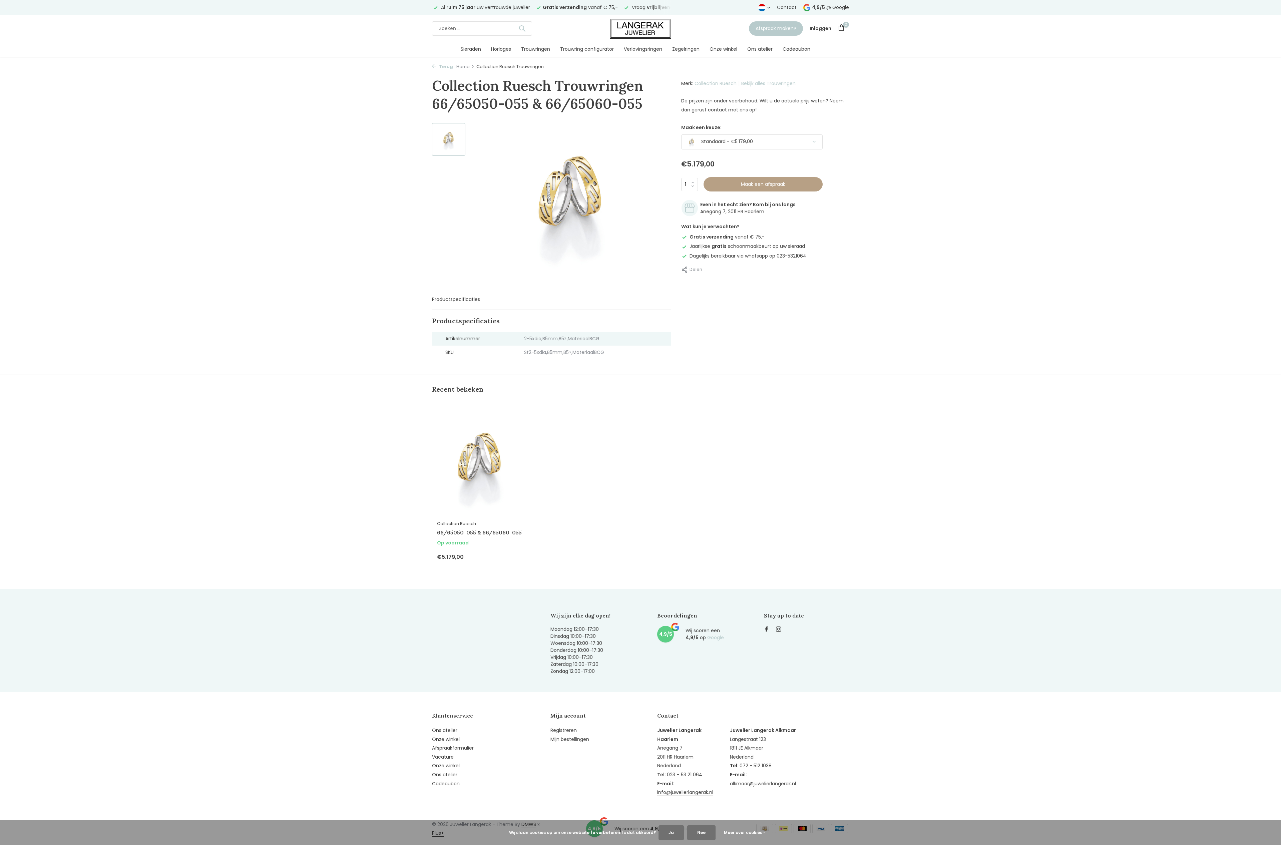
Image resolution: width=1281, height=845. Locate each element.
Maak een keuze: (701, 127)
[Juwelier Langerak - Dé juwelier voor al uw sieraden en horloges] (640, 28)
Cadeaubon (796, 49)
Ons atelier (760, 49)
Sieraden (471, 49)
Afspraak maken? (776, 28)
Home (463, 66)
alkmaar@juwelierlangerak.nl (763, 783)
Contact (787, 7)
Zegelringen (686, 49)
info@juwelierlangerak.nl (685, 792)
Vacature (443, 757)
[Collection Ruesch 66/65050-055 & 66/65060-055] (480, 463)
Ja (671, 832)
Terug (445, 66)
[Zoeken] (522, 28)
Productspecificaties (456, 299)
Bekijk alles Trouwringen (768, 83)
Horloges (501, 49)
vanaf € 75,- (727, 237)
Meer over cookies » (744, 832)
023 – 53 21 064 (684, 774)
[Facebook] (766, 630)
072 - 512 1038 (756, 765)
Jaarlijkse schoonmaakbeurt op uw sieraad (747, 246)
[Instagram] (778, 630)
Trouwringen (535, 49)
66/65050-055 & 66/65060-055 (479, 532)
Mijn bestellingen (569, 739)
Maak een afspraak (763, 184)
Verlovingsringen (643, 49)
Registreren (563, 730)
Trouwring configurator (587, 49)
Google (840, 7)
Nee (701, 832)
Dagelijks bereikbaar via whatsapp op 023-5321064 (748, 255)
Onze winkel (723, 49)
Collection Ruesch (716, 83)
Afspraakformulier (453, 748)
